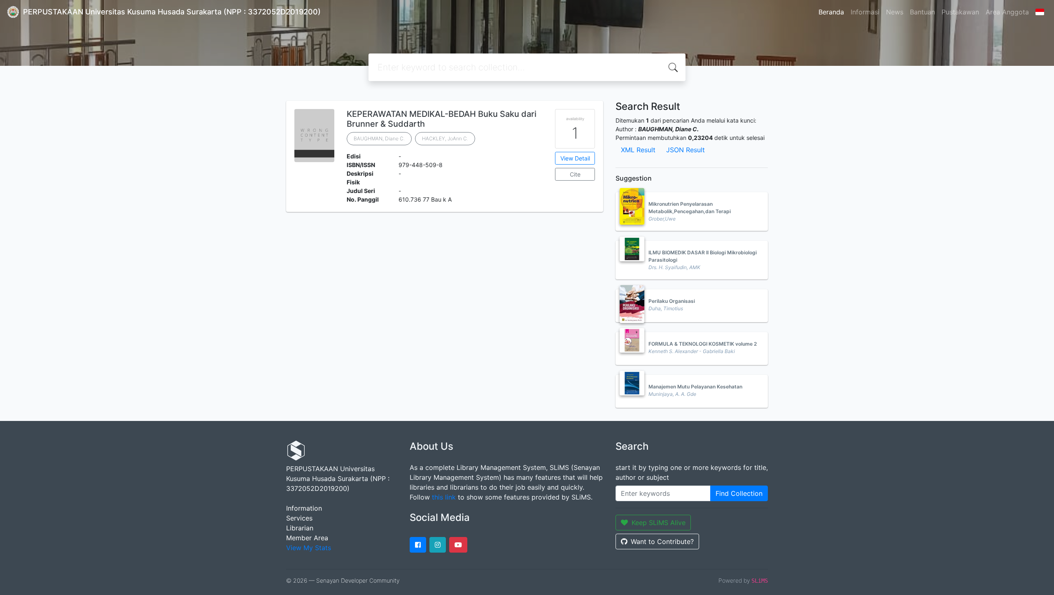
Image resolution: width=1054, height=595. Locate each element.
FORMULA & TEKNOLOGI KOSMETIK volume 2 (702, 344)
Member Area (307, 538)
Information (304, 508)
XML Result (638, 150)
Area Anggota (1007, 12)
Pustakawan (960, 12)
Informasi (865, 12)
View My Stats (308, 548)
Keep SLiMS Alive (659, 522)
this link (444, 497)
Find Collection (739, 493)
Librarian (299, 528)
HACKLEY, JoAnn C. (445, 138)
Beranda (831, 12)
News (894, 12)
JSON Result (685, 150)
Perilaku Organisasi (671, 301)
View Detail (575, 158)
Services (299, 518)
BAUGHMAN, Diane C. (379, 138)
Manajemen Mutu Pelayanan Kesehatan (695, 386)
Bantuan (922, 12)
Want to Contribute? (662, 541)
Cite (575, 174)
